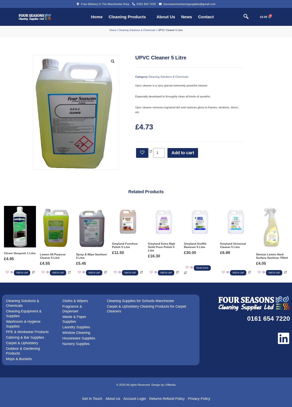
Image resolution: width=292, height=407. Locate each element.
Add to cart (182, 152)
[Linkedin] (283, 338)
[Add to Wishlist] (142, 153)
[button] (246, 17)
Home (97, 17)
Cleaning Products (127, 17)
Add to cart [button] (22, 272)
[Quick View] (12, 272)
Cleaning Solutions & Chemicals (137, 30)
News (186, 17)
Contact (206, 17)
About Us (166, 17)
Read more (202, 267)
